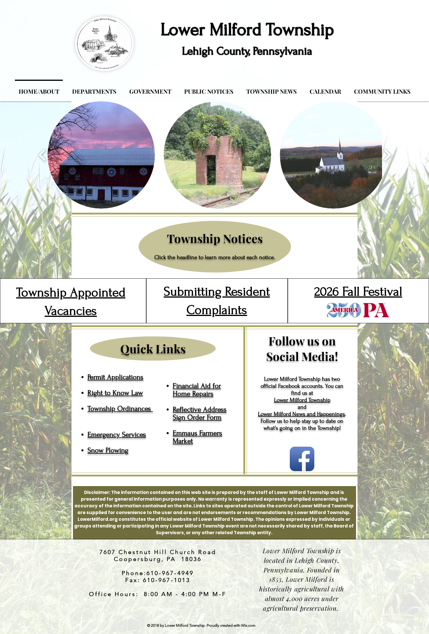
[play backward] (42, 155)
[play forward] (387, 155)
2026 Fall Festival (358, 291)
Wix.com (248, 625)
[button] (101, 155)
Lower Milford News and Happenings (301, 414)
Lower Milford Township (247, 29)
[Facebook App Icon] (302, 459)
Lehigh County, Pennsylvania (247, 51)
